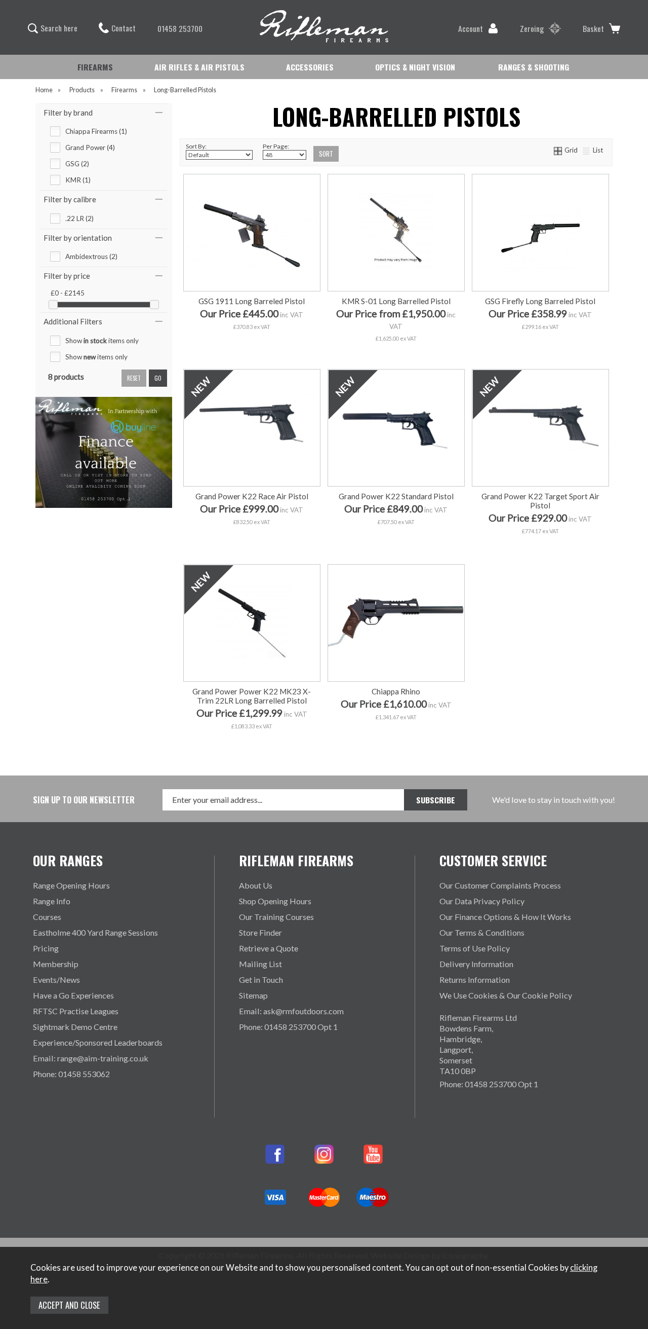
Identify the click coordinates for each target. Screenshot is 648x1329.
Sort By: (196, 146)
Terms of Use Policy (474, 948)
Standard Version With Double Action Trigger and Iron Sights (416, 331)
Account (470, 28)
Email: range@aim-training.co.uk (90, 1058)
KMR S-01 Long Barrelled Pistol (396, 301)
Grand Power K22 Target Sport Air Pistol (540, 501)
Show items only (102, 341)
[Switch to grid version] (558, 150)
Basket (593, 28)
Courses (47, 916)
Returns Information (474, 979)
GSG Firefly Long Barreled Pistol (540, 301)
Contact (123, 28)
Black (495, 347)
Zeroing (532, 28)
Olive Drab (584, 347)
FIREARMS (95, 67)
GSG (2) (77, 164)
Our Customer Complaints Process (500, 885)
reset (134, 378)
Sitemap (253, 995)
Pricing (46, 948)
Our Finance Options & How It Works (505, 916)
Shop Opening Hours (275, 901)
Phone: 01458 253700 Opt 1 (288, 1026)
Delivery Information (476, 964)
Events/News (56, 979)
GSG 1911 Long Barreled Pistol (251, 301)
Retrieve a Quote (268, 948)
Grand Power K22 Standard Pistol (396, 496)
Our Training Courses (276, 916)
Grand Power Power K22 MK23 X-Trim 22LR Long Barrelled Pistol (251, 696)
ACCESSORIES (310, 67)
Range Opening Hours (71, 885)
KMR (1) (78, 180)
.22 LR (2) (79, 218)
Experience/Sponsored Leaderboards (98, 1042)
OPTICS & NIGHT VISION (415, 67)
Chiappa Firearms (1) (96, 131)
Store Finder (260, 932)
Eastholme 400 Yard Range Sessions (95, 932)
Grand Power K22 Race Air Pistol (251, 496)
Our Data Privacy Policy (481, 901)
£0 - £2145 (68, 293)
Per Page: (276, 146)
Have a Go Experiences (73, 995)
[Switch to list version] (586, 150)
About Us (255, 885)
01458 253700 (179, 28)
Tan (539, 347)
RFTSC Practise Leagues (75, 1011)
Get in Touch (261, 979)
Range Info (51, 901)
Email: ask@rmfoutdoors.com (291, 1011)
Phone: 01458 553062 (71, 1074)
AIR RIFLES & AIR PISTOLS (199, 67)
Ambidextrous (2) (91, 256)
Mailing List (260, 964)
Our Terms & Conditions (481, 932)
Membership (55, 964)
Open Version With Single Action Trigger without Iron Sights (415, 347)
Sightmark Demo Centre (75, 1026)
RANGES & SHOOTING (533, 67)
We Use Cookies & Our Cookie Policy (505, 995)
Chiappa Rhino (396, 691)
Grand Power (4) (90, 147)
